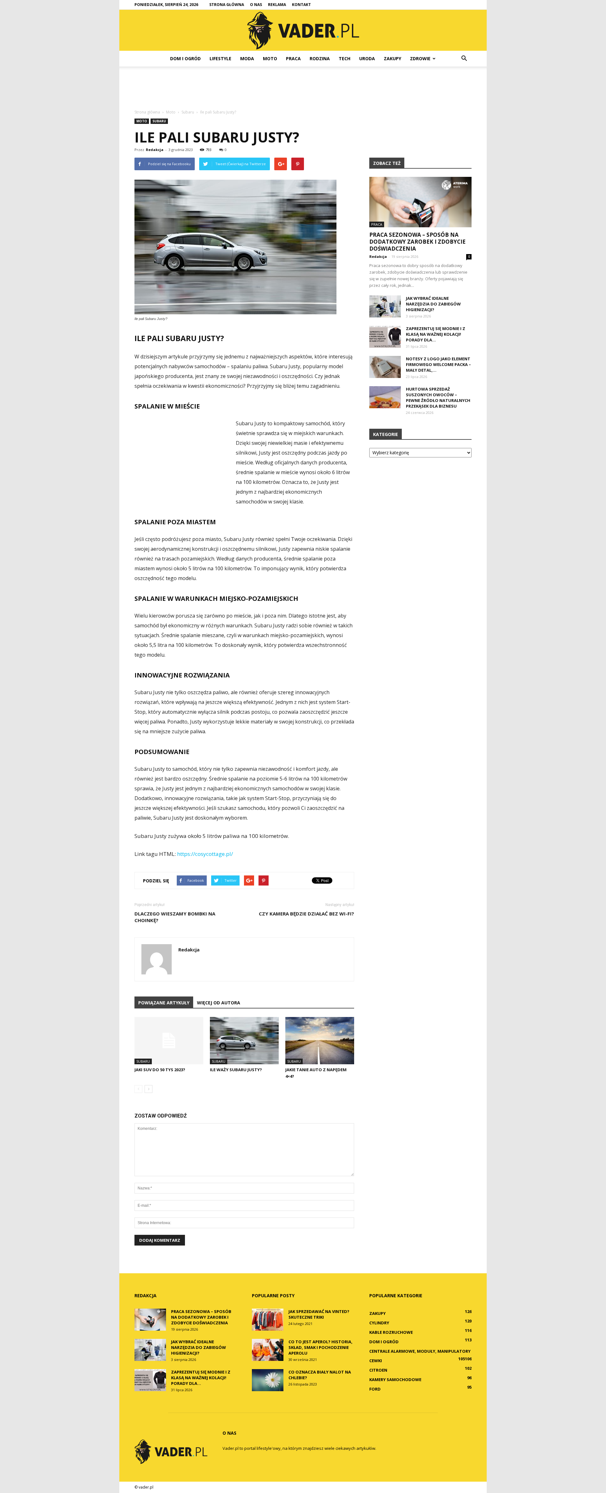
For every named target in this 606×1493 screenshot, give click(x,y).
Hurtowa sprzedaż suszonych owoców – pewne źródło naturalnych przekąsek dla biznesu (438, 397)
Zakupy (392, 58)
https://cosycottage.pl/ (205, 853)
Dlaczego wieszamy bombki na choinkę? (174, 916)
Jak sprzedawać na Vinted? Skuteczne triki (318, 1314)
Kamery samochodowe (395, 1379)
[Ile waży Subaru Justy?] (244, 1040)
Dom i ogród (185, 58)
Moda (247, 58)
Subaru (159, 121)
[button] (464, 58)
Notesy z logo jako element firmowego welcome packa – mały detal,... (438, 364)
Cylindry (379, 1323)
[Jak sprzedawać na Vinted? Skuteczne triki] (267, 1320)
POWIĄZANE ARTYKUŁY (163, 1003)
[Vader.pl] (303, 30)
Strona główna (226, 4)
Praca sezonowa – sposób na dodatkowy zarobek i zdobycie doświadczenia (417, 241)
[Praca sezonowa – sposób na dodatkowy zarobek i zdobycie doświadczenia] (420, 202)
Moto (270, 58)
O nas (256, 4)
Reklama (277, 4)
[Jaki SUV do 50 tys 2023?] (168, 1040)
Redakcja (154, 149)
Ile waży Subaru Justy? (236, 1069)
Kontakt (301, 4)
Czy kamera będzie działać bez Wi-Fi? (306, 913)
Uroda (367, 58)
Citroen (378, 1370)
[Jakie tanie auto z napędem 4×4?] (319, 1040)
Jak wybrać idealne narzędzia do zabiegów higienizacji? (433, 303)
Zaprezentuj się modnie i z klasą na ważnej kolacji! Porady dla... (435, 334)
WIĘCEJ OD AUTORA (218, 1003)
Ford (375, 1389)
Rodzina (320, 58)
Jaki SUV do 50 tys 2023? (159, 1069)
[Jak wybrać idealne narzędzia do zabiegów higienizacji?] (385, 306)
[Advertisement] (303, 88)
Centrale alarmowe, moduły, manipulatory (420, 1351)
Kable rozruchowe (391, 1332)
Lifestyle (220, 58)
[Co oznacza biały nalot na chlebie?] (267, 1380)
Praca (293, 58)
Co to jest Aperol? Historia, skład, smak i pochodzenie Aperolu (320, 1347)
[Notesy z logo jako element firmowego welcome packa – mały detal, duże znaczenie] (385, 367)
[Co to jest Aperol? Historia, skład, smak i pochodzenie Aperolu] (267, 1350)
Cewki (375, 1360)
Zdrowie (420, 58)
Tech (344, 58)
